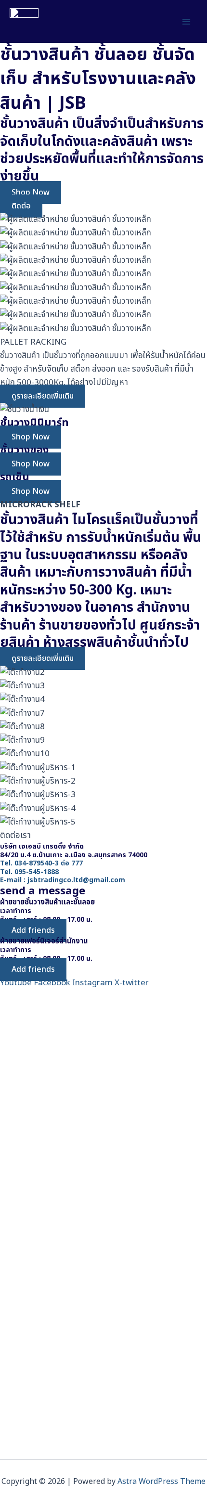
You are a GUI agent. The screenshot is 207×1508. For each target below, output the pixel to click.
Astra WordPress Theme (161, 1481)
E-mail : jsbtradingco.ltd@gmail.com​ (62, 880)
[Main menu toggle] (187, 22)
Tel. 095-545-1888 (29, 872)
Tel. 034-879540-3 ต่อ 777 (41, 863)
